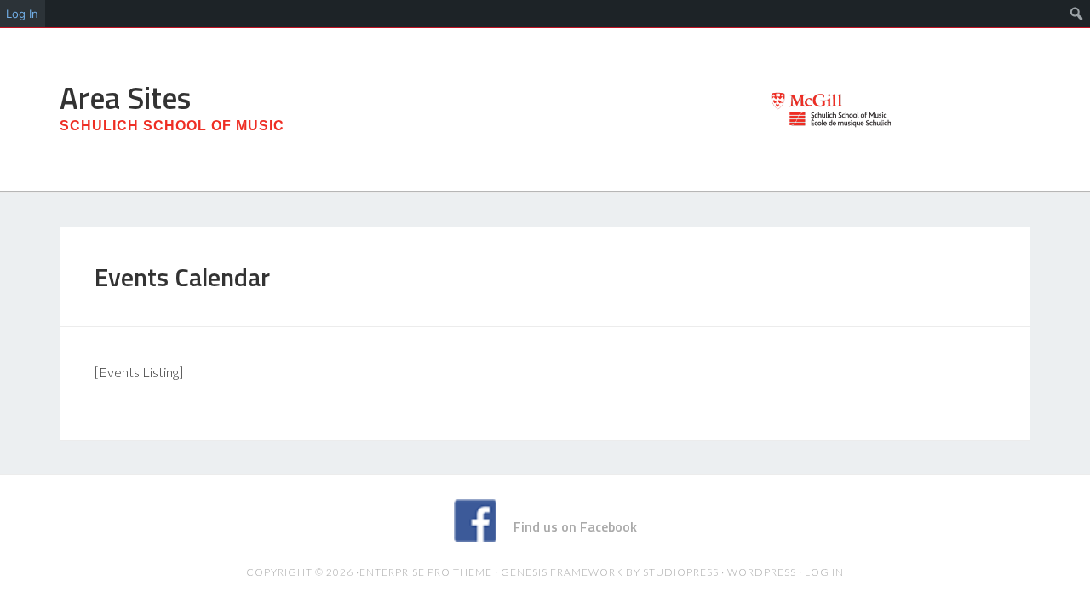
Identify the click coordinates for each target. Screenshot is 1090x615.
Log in (824, 572)
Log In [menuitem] (22, 13)
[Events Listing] (139, 372)
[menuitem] (1077, 13)
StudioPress (681, 572)
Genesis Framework (562, 572)
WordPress (761, 572)
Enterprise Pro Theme (425, 572)
